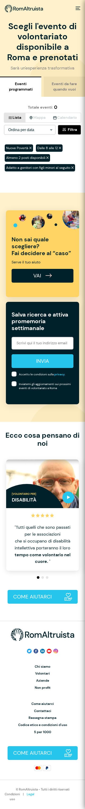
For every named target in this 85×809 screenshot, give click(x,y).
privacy (59, 374)
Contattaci (42, 711)
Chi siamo (42, 667)
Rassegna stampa (42, 718)
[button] (38, 577)
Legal (30, 794)
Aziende (42, 681)
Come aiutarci (42, 704)
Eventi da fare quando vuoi (64, 86)
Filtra (72, 129)
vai (37, 275)
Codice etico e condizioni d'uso (42, 725)
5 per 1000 (42, 732)
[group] (42, 515)
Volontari (42, 673)
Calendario (67, 117)
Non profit (43, 688)
